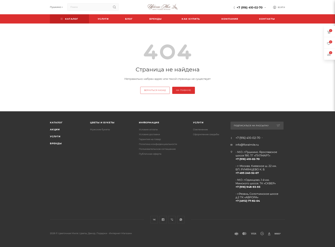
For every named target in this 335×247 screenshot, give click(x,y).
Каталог (56, 122)
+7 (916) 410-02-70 (250, 7)
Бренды (56, 143)
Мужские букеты (100, 129)
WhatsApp (181, 219)
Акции (55, 129)
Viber (172, 219)
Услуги (55, 136)
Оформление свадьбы (206, 134)
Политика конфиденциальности (158, 144)
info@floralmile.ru (247, 144)
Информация (149, 122)
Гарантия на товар (150, 139)
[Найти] (114, 7)
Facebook (163, 219)
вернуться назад (155, 90)
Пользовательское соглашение (157, 149)
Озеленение (200, 129)
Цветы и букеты (102, 122)
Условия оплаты (148, 129)
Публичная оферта (150, 153)
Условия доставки (149, 134)
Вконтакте (154, 219)
